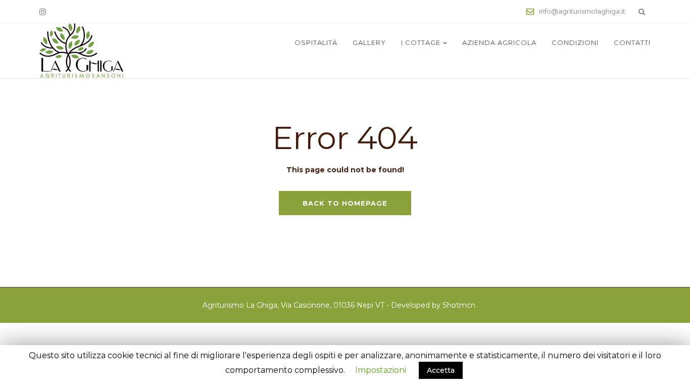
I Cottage (420, 42)
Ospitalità (315, 42)
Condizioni (575, 42)
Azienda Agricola (499, 42)
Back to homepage (345, 203)
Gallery (369, 42)
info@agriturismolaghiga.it (582, 11)
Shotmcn (458, 305)
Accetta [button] (441, 370)
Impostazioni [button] (380, 370)
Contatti (632, 42)
